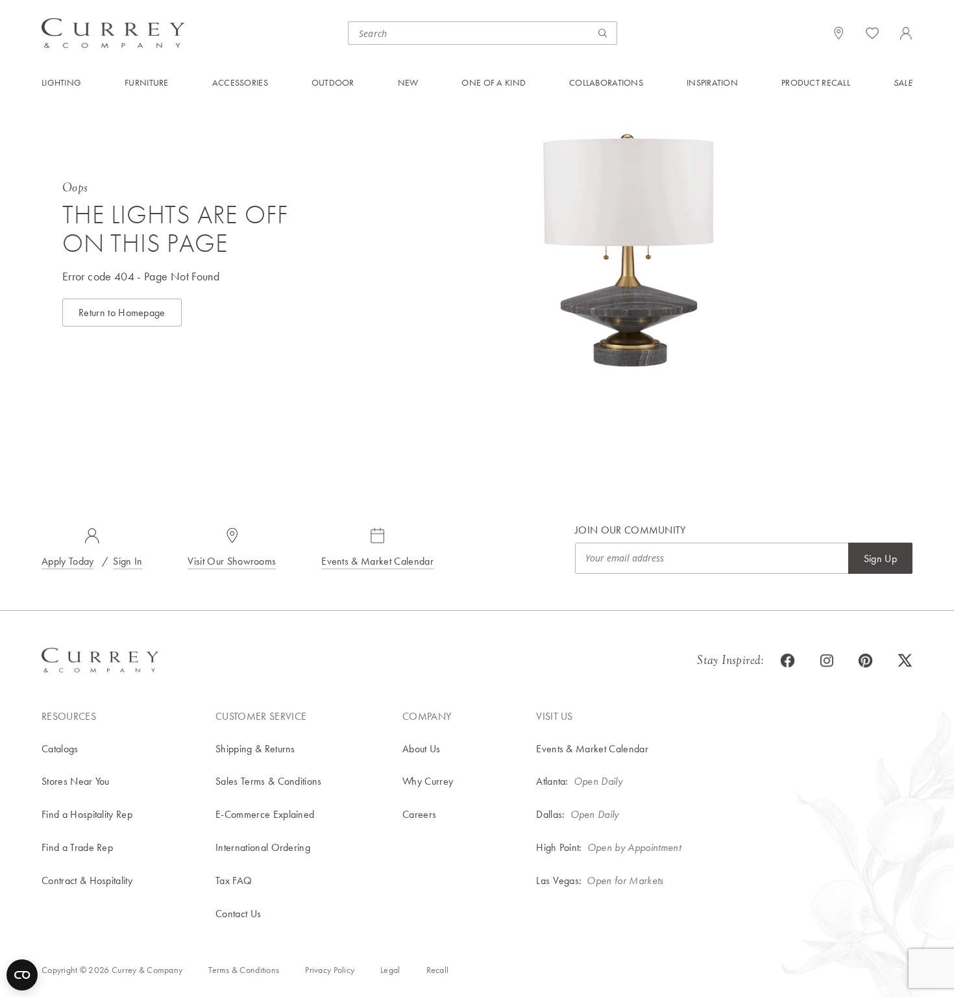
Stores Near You (76, 781)
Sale (903, 82)
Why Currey (427, 781)
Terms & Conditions (243, 970)
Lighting (61, 82)
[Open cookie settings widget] (22, 975)
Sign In (127, 561)
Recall (437, 970)
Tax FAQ (233, 880)
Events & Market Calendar (377, 561)
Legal (390, 970)
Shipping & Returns (255, 749)
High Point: (559, 847)
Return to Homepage (122, 312)
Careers (419, 814)
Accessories (240, 82)
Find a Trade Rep (77, 847)
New (408, 82)
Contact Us (238, 913)
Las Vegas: (558, 880)
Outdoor (333, 82)
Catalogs (60, 749)
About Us (421, 749)
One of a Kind (493, 82)
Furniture (147, 82)
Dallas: (550, 814)
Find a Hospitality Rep (87, 814)
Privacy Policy (329, 970)
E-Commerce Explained (264, 814)
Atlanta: (552, 781)
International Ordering (262, 847)
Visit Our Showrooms (232, 561)
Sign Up (880, 558)
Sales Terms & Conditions (268, 781)
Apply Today (68, 561)
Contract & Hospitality (87, 880)
